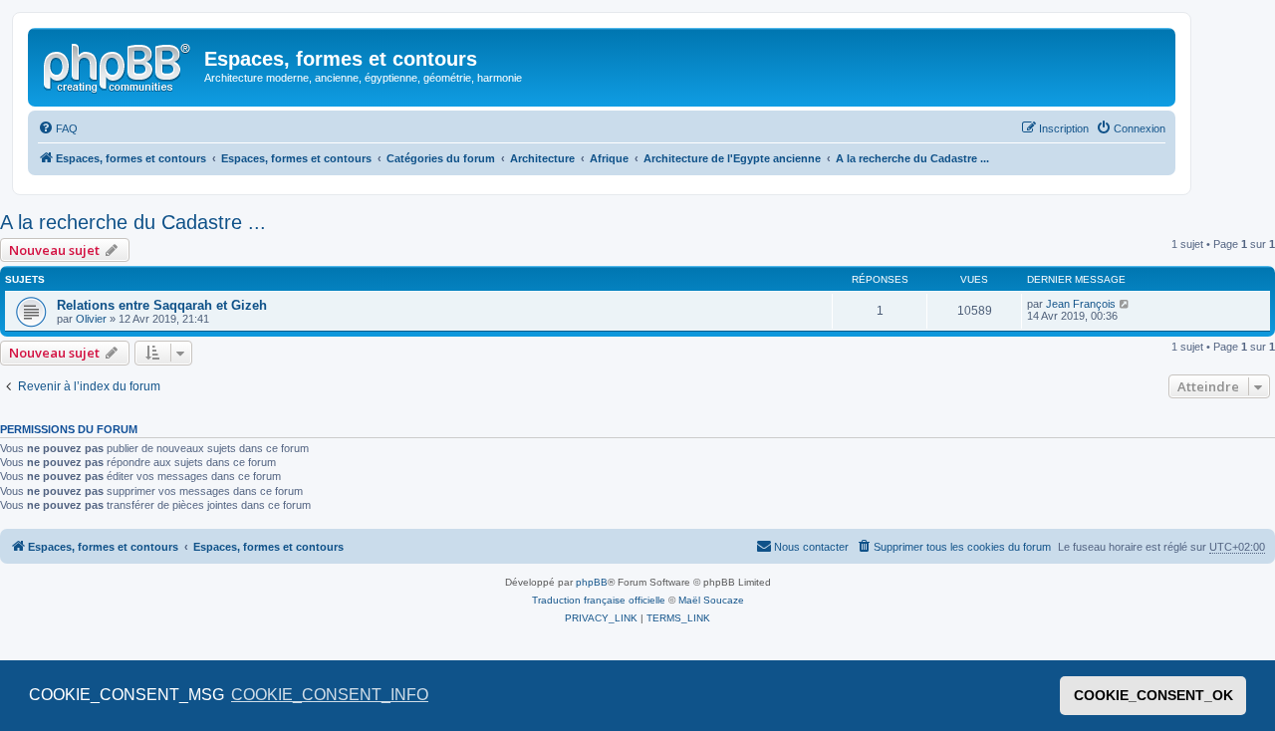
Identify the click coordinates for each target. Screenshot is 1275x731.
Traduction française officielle (598, 600)
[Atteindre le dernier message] (1125, 304)
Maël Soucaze (711, 600)
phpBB (592, 582)
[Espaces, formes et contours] (118, 65)
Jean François (1081, 304)
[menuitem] (58, 128)
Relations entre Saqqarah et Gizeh (162, 305)
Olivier (91, 319)
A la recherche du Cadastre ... (133, 222)
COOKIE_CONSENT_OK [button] (1153, 695)
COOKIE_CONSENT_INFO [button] (329, 694)
